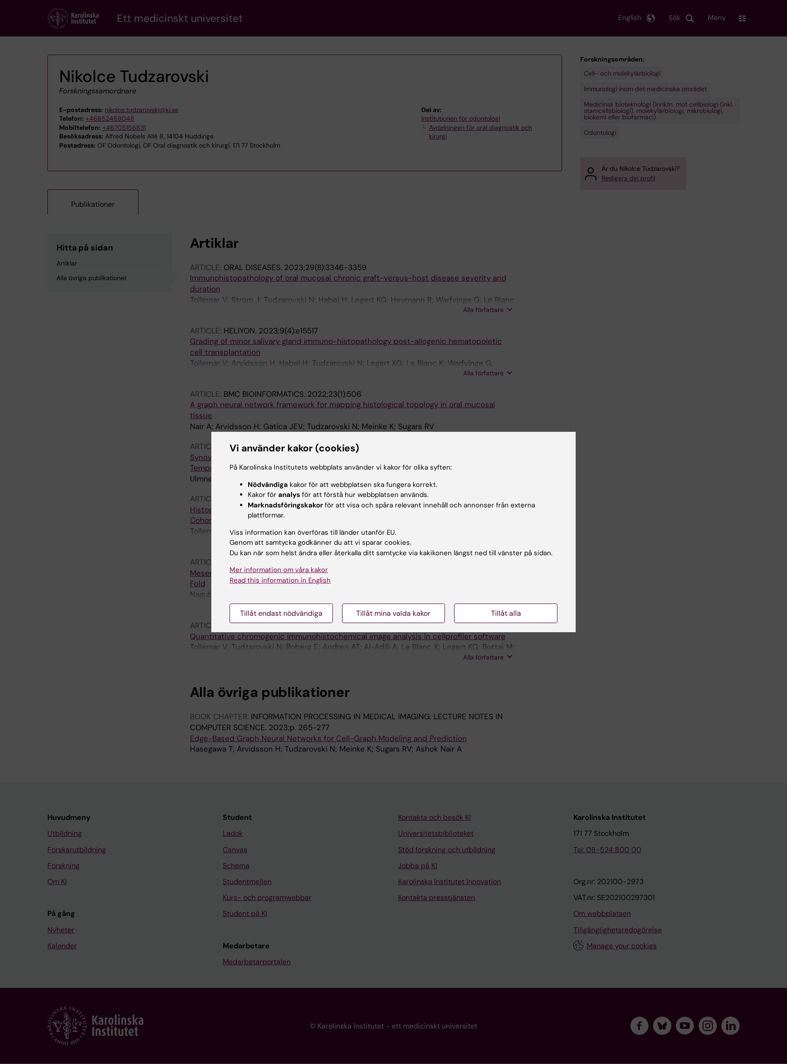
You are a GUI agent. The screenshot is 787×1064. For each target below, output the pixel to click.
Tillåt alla (506, 613)
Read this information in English (280, 580)
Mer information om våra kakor (279, 569)
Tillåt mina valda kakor (393, 613)
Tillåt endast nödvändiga (281, 613)
